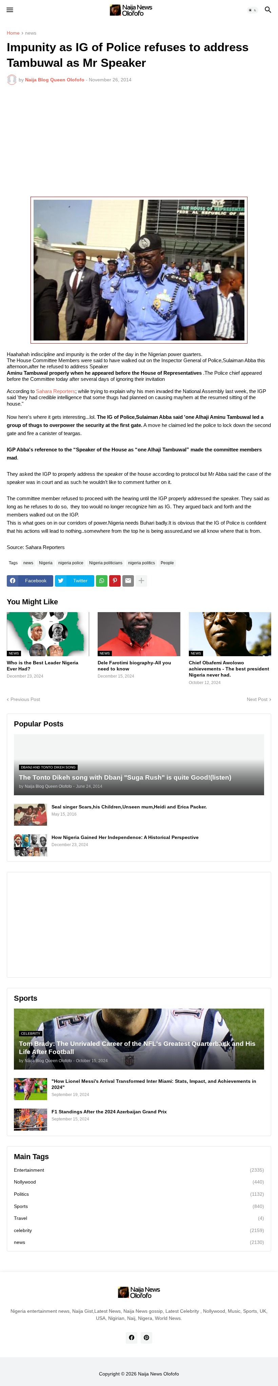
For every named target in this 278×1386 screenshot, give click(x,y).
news (30, 33)
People (167, 563)
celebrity (139, 1230)
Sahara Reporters (55, 391)
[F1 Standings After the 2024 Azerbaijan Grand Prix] (30, 1120)
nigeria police (70, 563)
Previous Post (25, 699)
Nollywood (139, 1182)
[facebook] (131, 1338)
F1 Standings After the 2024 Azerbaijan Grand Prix (109, 1111)
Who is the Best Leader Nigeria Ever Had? (42, 665)
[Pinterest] (115, 581)
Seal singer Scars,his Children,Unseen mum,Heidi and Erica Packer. (129, 806)
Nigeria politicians (105, 563)
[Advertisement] (139, 140)
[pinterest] (146, 1338)
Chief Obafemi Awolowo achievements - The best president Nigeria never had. (229, 669)
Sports (139, 1206)
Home (13, 33)
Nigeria (46, 563)
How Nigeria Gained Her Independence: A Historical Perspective (125, 837)
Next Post (257, 699)
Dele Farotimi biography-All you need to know (134, 665)
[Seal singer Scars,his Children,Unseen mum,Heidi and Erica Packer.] (30, 815)
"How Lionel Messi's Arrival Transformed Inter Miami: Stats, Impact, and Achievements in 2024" (154, 1084)
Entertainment (139, 1170)
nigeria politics (141, 563)
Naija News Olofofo (158, 1374)
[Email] (128, 581)
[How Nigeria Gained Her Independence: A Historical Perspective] (30, 845)
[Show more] (141, 581)
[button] (9, 10)
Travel (139, 1218)
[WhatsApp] (101, 581)
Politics (139, 1194)
